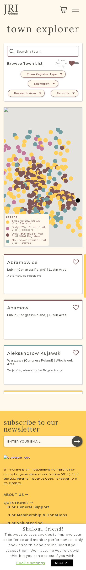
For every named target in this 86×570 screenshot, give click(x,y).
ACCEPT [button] (62, 563)
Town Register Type (42, 74)
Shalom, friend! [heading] (43, 529)
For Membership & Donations (38, 515)
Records (63, 93)
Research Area (25, 93)
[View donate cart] (63, 9)
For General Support (29, 507)
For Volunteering (26, 523)
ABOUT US (14, 495)
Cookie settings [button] (30, 563)
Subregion (42, 83)
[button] (56, 153)
